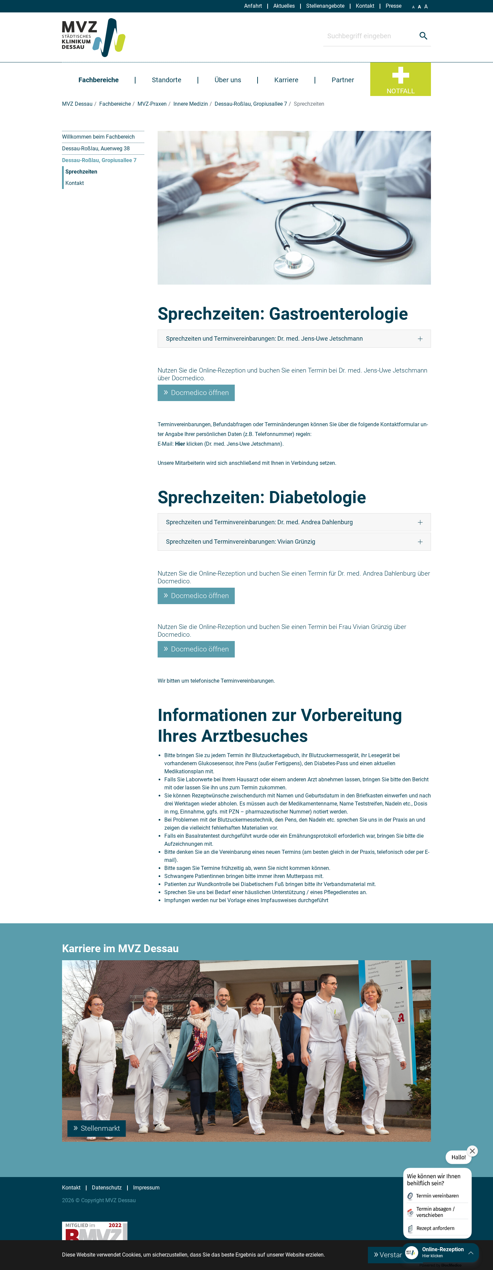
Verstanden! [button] (398, 1255)
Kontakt (74, 183)
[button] (437, 1196)
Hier (180, 444)
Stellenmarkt (99, 1128)
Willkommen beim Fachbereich (98, 137)
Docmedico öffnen (199, 393)
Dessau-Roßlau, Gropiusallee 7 (99, 160)
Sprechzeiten (81, 171)
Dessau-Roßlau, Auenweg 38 (96, 148)
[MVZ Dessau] (102, 37)
